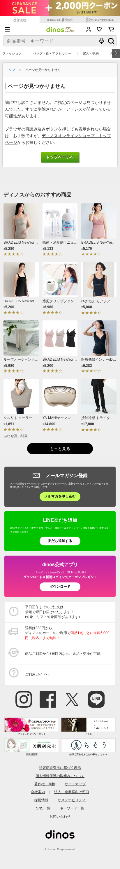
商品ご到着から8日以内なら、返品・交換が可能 (62, 654)
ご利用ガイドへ (37, 674)
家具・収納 (91, 53)
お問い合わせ (60, 816)
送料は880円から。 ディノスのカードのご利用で (67, 633)
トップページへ (60, 157)
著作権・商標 (44, 784)
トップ (10, 69)
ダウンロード (60, 586)
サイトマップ (75, 784)
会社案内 (38, 792)
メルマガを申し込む (60, 496)
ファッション (12, 53)
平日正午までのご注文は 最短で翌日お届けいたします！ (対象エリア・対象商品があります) (52, 612)
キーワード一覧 (72, 808)
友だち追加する (60, 541)
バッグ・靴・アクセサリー (52, 53)
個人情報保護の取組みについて (60, 776)
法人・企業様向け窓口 (71, 792)
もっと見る (60, 448)
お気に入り (99, 29)
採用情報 (41, 800)
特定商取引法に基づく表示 (60, 768)
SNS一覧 (43, 808)
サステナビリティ (72, 800)
